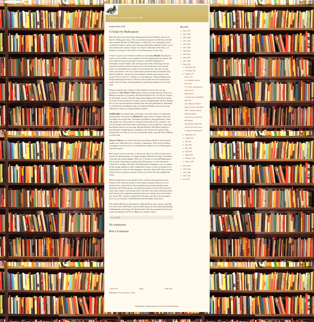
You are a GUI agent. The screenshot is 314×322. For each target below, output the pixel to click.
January (188, 161)
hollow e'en (189, 77)
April (187, 151)
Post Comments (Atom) (127, 292)
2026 (185, 31)
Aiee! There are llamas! (193, 103)
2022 (185, 44)
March (187, 155)
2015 (185, 166)
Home (141, 288)
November (189, 70)
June (187, 145)
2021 (185, 47)
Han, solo (188, 100)
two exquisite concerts (192, 80)
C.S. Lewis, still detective (194, 87)
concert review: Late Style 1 (194, 107)
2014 (185, 169)
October (188, 74)
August (187, 138)
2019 (185, 54)
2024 (185, 37)
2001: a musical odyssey (193, 110)
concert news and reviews (193, 127)
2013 (185, 172)
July (186, 141)
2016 (185, 64)
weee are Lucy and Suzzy (193, 117)
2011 (185, 179)
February (188, 158)
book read (188, 83)
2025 (185, 34)
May (187, 148)
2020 (185, 51)
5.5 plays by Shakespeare (193, 130)
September (189, 134)
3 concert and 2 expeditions (194, 97)
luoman (161, 306)
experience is (189, 93)
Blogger (176, 306)
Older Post (168, 288)
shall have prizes (190, 113)
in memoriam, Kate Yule (193, 124)
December (189, 67)
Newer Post (114, 288)
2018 (185, 57)
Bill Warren (189, 120)
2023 (185, 41)
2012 (185, 176)
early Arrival (189, 90)
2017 (185, 61)
